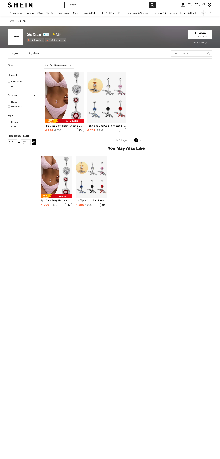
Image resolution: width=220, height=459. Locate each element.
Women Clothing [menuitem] (45, 13)
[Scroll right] (210, 13)
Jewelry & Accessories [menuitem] (166, 13)
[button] (204, 5)
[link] (190, 5)
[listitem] (36, 40)
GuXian (34, 34)
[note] (64, 121)
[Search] (152, 5)
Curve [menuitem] (76, 13)
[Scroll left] (206, 13)
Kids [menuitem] (120, 13)
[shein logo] (20, 4)
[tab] (15, 53)
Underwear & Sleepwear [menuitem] (138, 13)
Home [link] (11, 21)
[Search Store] (208, 53)
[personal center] (183, 5)
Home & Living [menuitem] (90, 13)
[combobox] (59, 65)
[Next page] (140, 140)
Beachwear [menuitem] (64, 13)
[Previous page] (132, 140)
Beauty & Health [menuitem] (188, 13)
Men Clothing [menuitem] (108, 13)
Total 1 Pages (120, 140)
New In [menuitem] (30, 13)
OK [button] (33, 142)
